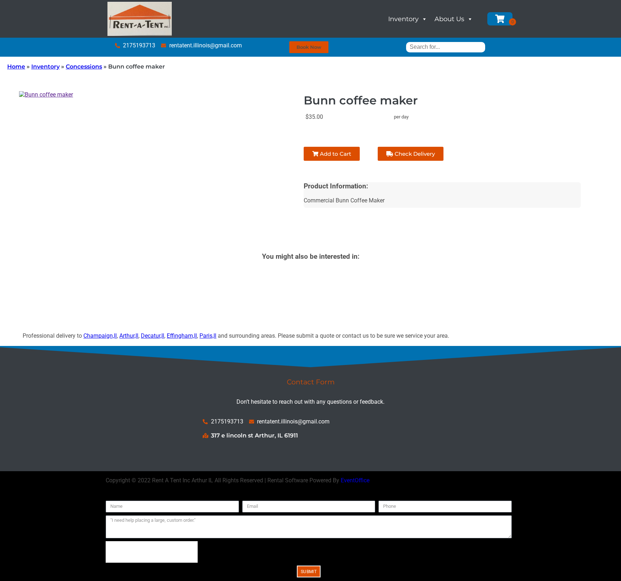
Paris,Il (207, 335)
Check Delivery (414, 153)
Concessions (84, 66)
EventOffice (355, 480)
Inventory (403, 19)
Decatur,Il (152, 335)
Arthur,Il (128, 335)
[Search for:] (445, 47)
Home (16, 66)
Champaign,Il (100, 335)
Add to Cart (334, 153)
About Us (449, 19)
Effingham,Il (182, 335)
